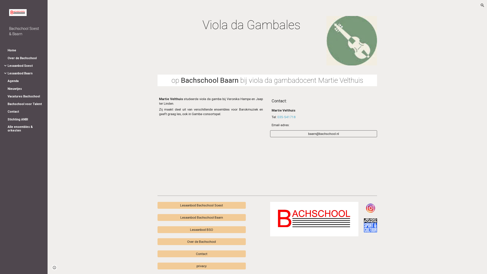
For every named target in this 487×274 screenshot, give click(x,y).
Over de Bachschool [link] (22, 58)
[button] (482, 5)
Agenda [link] (13, 81)
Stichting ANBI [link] (18, 119)
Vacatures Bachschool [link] (24, 96)
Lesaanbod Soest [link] (20, 66)
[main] (230, 25)
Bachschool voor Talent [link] (25, 104)
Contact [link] (13, 111)
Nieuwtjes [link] (15, 89)
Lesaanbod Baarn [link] (20, 73)
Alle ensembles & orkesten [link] (20, 128)
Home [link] (12, 50)
